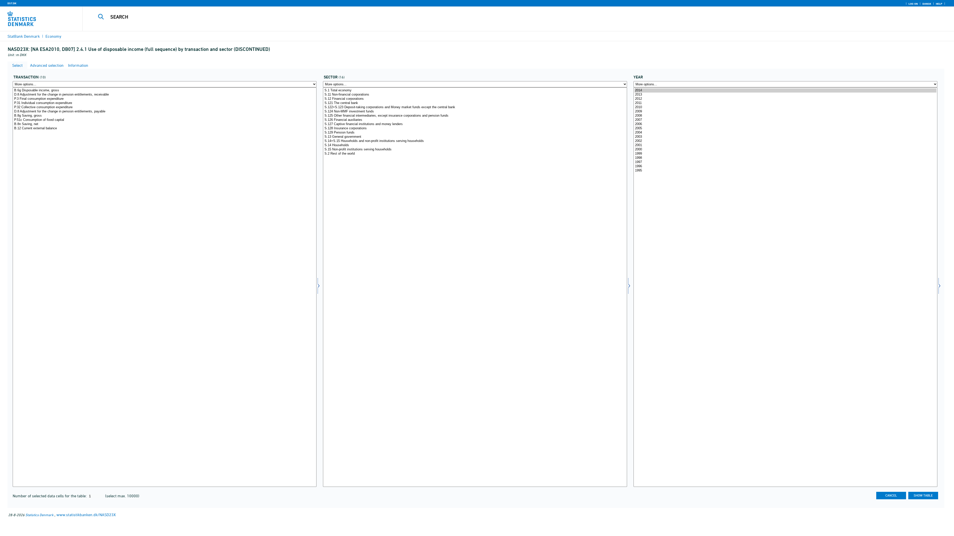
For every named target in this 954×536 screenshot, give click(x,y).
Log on (913, 3)
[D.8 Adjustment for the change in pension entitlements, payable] (165, 111)
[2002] (785, 141)
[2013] (785, 95)
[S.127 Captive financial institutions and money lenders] (475, 124)
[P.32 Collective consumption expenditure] (165, 107)
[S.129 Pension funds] (475, 133)
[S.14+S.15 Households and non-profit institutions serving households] (475, 141)
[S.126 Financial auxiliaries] (475, 120)
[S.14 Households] (475, 145)
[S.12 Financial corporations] (475, 99)
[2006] (785, 124)
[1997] (785, 162)
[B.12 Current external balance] (165, 128)
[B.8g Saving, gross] (165, 116)
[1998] (785, 158)
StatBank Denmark (23, 36)
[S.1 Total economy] (475, 90)
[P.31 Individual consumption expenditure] (165, 103)
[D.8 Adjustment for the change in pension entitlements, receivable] (165, 95)
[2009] (785, 111)
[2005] (785, 128)
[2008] (785, 116)
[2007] (785, 120)
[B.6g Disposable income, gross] (165, 90)
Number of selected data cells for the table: (50, 496)
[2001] (785, 145)
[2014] (785, 90)
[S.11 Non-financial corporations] (475, 95)
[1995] (785, 170)
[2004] (785, 133)
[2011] (785, 103)
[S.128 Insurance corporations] (475, 128)
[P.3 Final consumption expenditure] (165, 99)
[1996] (785, 166)
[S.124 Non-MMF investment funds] (475, 111)
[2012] (785, 99)
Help (939, 3)
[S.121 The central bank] (475, 103)
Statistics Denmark (39, 515)
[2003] (785, 137)
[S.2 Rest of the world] (475, 154)
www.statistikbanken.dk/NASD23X (86, 514)
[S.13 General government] (475, 137)
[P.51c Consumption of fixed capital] (165, 120)
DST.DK (11, 3)
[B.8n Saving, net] (165, 124)
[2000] (785, 149)
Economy (53, 36)
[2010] (785, 107)
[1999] (785, 154)
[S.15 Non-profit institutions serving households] (475, 149)
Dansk (926, 3)
